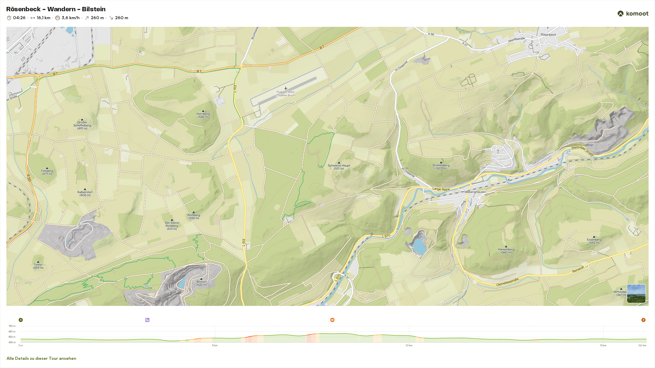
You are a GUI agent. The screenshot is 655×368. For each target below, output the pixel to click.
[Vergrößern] (637, 60)
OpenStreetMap (44, 304)
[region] (327, 166)
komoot (22, 304)
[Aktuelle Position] (637, 37)
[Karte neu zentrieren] (637, 48)
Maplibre (11, 304)
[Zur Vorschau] (636, 293)
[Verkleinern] (637, 69)
